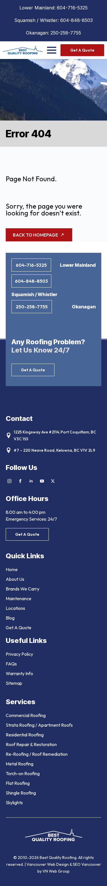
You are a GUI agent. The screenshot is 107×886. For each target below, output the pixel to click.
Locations (15, 608)
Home (12, 569)
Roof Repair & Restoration (31, 744)
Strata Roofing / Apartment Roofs (39, 725)
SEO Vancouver (87, 864)
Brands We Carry (22, 589)
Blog (10, 618)
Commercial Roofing (26, 715)
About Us (15, 579)
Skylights (14, 802)
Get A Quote (18, 627)
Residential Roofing (25, 735)
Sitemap (14, 683)
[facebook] (20, 481)
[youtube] (42, 481)
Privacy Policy (19, 654)
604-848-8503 (76, 20)
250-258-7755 (66, 33)
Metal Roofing (19, 764)
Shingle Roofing (21, 793)
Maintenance (18, 598)
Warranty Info (19, 673)
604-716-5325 (72, 8)
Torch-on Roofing (23, 773)
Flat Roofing (18, 783)
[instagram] (9, 481)
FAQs (11, 664)
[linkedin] (31, 481)
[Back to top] (95, 874)
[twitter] (52, 481)
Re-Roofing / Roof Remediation (37, 754)
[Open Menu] (51, 50)
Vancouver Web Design (48, 864)
